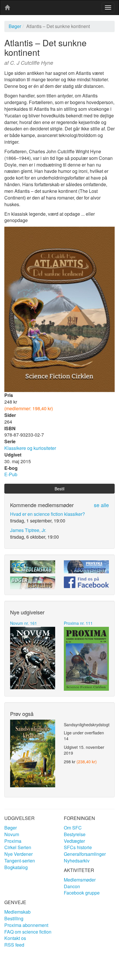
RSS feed (14, 944)
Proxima (12, 841)
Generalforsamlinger (85, 854)
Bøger (15, 26)
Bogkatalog (16, 867)
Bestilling (13, 918)
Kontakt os (15, 938)
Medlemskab (17, 911)
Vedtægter (74, 841)
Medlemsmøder (80, 879)
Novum (11, 834)
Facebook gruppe (82, 892)
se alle (101, 505)
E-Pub (10, 474)
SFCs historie (78, 847)
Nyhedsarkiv (77, 860)
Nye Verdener (18, 854)
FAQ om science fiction (27, 931)
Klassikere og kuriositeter (30, 448)
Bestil (59, 489)
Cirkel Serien (17, 847)
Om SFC (73, 827)
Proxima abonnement (26, 925)
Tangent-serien (19, 860)
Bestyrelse (74, 834)
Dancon (72, 886)
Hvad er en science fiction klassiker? (47, 514)
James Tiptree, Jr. (28, 530)
